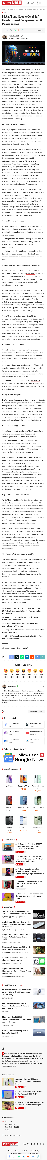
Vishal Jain (7, 963)
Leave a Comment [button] (37, 711)
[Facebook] (12, 725)
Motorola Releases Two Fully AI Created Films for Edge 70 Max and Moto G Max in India (15, 1005)
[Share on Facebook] (7, 30)
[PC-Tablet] (12, 3)
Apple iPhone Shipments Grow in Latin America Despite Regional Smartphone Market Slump (16, 924)
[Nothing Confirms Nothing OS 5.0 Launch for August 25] (39, 1032)
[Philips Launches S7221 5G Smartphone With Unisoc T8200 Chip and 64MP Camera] (39, 1019)
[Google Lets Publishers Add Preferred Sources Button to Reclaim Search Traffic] (39, 937)
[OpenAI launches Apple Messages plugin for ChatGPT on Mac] (39, 961)
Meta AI (26, 648)
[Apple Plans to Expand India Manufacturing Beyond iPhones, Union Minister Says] (39, 971)
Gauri (5, 942)
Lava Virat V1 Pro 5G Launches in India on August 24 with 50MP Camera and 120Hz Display (16, 992)
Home (3, 9)
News (7, 9)
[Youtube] (34, 733)
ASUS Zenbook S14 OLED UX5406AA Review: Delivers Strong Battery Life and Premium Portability (29, 846)
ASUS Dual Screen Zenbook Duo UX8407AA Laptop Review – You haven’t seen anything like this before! (30, 871)
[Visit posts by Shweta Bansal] (4, 37)
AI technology (31, 273)
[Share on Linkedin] (23, 1156)
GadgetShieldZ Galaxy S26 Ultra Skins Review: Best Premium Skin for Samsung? (29, 883)
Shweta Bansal (14, 36)
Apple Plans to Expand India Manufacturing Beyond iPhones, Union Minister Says (16, 971)
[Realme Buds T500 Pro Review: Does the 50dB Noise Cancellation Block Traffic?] (8, 897)
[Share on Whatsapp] (14, 30)
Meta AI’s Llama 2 (34, 531)
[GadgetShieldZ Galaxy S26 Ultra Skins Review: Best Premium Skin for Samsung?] (8, 884)
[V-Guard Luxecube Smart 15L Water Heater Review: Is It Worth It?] (8, 1094)
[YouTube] (37, 1143)
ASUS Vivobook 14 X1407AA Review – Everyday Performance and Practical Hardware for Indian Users (29, 859)
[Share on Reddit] (18, 30)
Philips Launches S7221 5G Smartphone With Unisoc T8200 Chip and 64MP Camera (16, 1019)
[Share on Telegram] (33, 1156)
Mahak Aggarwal (9, 917)
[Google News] (12, 741)
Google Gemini (16, 648)
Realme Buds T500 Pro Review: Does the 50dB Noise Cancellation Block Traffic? (29, 896)
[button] (27, 3)
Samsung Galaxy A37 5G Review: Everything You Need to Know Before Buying (28, 1081)
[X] (34, 725)
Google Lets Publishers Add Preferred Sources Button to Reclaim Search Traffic (16, 937)
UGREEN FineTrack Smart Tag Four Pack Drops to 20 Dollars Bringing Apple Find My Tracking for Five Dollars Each (22, 610)
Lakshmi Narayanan (10, 952)
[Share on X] (11, 30)
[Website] (44, 686)
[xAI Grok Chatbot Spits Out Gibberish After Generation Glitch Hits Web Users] (39, 914)
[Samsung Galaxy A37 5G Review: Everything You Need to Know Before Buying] (8, 1082)
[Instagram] (12, 733)
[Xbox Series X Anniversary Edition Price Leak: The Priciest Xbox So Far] (39, 950)
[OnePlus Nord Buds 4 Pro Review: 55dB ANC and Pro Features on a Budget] (8, 1105)
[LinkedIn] (34, 741)
